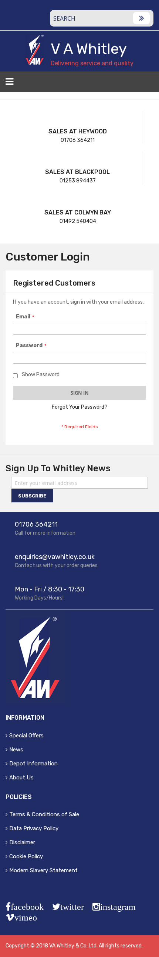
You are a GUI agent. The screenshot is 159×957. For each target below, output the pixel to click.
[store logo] (35, 49)
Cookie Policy (26, 856)
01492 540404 (78, 221)
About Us (21, 777)
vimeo (25, 917)
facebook (27, 906)
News (16, 749)
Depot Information (33, 763)
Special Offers (26, 735)
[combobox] (101, 18)
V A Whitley (89, 48)
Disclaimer (22, 842)
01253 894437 (78, 181)
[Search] (141, 18)
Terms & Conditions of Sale (44, 814)
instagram (118, 906)
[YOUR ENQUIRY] (148, 84)
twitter (72, 906)
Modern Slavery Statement (43, 870)
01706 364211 (78, 140)
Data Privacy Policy (33, 828)
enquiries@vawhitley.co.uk (55, 557)
